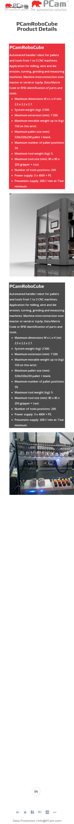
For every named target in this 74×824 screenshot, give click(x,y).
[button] (26, 7)
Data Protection (24, 820)
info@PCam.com (49, 820)
